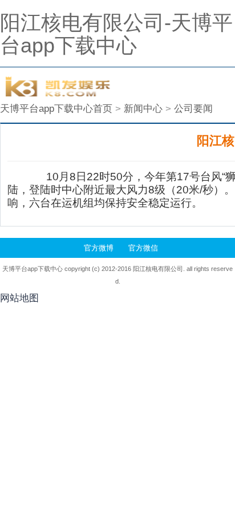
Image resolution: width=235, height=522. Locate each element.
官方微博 (99, 248)
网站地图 (19, 298)
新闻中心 (143, 108)
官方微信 (143, 248)
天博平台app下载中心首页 (56, 108)
